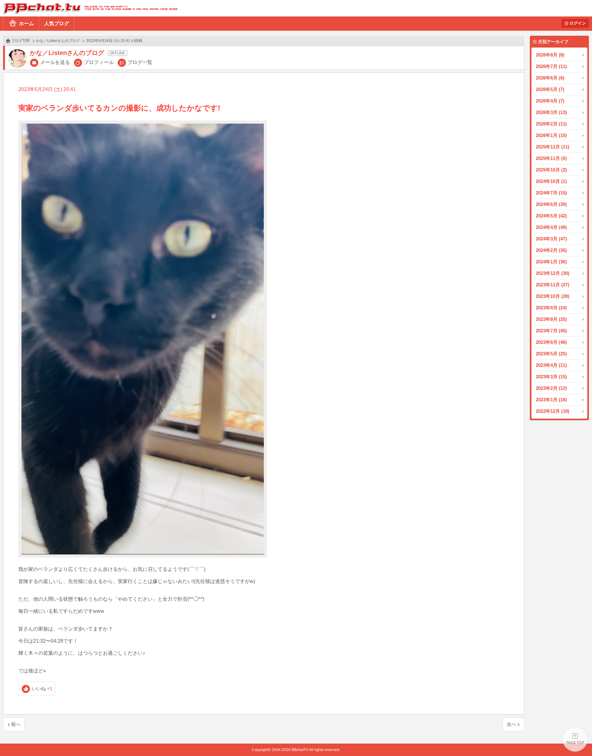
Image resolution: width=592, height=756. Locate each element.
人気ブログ (56, 23)
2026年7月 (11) (551, 66)
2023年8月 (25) (551, 319)
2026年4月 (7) (550, 100)
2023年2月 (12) (551, 388)
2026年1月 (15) (551, 135)
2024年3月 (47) (551, 238)
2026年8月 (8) (550, 54)
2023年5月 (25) (551, 353)
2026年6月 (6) (550, 77)
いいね (42, 688)
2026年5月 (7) (550, 89)
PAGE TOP (575, 739)
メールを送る (55, 62)
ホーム (26, 23)
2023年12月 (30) (552, 273)
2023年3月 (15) (551, 376)
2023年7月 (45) (551, 330)
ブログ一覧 (139, 62)
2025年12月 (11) (552, 146)
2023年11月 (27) (552, 284)
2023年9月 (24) (551, 307)
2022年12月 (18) (552, 411)
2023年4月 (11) (551, 365)
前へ (16, 724)
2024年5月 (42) (551, 215)
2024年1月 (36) (551, 261)
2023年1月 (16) (551, 399)
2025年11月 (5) (551, 158)
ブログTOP (20, 41)
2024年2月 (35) (551, 250)
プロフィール (99, 62)
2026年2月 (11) (551, 123)
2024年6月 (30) (551, 204)
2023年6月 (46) (551, 342)
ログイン (578, 23)
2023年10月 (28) (552, 296)
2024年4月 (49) (551, 227)
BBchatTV (88, 8)
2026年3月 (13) (551, 112)
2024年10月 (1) (551, 181)
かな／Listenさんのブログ (58, 41)
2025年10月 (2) (551, 169)
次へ (511, 724)
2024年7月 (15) (551, 192)
